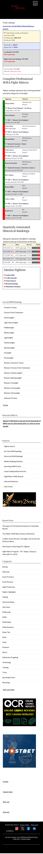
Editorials (5, 572)
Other (4, 642)
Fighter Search (9, 446)
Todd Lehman (9, 23)
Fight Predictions (8, 587)
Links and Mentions (11, 481)
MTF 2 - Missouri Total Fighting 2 (18, 203)
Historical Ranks (8, 602)
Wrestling (6, 683)
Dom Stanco (11, 281)
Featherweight (9, 343)
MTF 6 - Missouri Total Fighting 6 (18, 132)
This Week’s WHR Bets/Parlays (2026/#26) (18, 534)
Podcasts (5, 647)
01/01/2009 (6, 262)
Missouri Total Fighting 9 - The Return (19, 108)
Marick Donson (10, 115)
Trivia (4, 672)
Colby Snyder (11, 278)
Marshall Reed (9, 139)
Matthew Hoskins (13, 286)
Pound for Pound (10, 307)
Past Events (8, 487)
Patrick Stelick (9, 103)
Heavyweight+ (9, 318)
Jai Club (7, 837)
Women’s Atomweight (12, 393)
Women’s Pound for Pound (13, 363)
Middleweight (9, 328)
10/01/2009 (6, 251)
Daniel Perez (9, 211)
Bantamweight (9, 348)
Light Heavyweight (11, 323)
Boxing (5, 567)
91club (5, 405)
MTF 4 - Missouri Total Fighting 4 (18, 180)
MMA (4, 617)
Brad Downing (12, 284)
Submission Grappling (10, 657)
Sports (4, 652)
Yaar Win (16, 839)
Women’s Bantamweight (13, 378)
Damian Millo (9, 187)
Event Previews (8, 577)
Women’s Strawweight (12, 388)
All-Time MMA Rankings (13, 451)
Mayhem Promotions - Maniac (16, 144)
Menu (35, 3)
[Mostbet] (19, 767)
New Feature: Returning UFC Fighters (16, 546)
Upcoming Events (8, 677)
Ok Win (5, 782)
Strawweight (8, 358)
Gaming (5, 597)
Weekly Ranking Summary (13, 461)
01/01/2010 (6, 248)
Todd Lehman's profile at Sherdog (16, 33)
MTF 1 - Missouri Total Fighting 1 (18, 215)
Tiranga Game (25, 839)
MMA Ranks (6, 622)
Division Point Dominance (13, 312)
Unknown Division (10, 398)
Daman (14, 837)
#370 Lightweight (9, 61)
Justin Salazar (9, 150)
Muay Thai (6, 632)
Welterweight (9, 333)
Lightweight (8, 338)
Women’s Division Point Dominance (17, 368)
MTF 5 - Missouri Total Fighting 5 (18, 156)
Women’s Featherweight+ (13, 373)
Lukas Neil (10, 275)
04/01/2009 (6, 259)
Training (5, 667)
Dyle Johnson (9, 175)
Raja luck (6, 812)
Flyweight (7, 353)
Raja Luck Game (8, 690)
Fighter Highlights (9, 592)
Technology (6, 662)
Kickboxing (6, 612)
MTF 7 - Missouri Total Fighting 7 (18, 120)
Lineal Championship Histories (15, 471)
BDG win (6, 802)
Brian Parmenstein (11, 163)
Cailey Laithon (9, 199)
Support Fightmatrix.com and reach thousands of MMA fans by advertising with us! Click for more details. (22, 423)
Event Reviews (7, 582)
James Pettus (17, 71)
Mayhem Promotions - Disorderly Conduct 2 (21, 168)
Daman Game (8, 792)
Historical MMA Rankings (13, 456)
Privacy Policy (24, 825)
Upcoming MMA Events (12, 466)
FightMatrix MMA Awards (13, 476)
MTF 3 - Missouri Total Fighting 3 (18, 191)
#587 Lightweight (9, 54)
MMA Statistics (8, 627)
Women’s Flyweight (11, 383)
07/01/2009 (6, 255)
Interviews (6, 607)
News (4, 637)
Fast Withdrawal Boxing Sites (28, 837)
